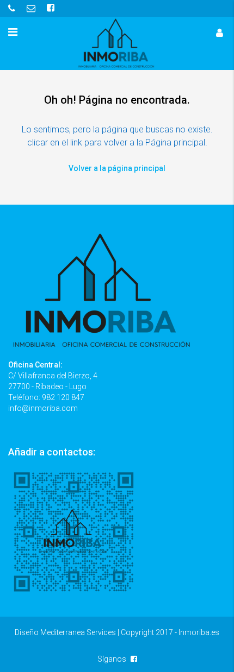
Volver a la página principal (117, 168)
